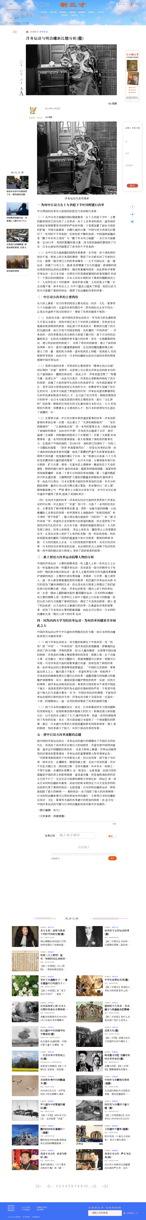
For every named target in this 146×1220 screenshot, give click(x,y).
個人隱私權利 (26, 1217)
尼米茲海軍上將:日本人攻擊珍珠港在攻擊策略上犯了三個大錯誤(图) (53, 1007)
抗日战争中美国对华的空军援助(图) (52, 1032)
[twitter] (132, 214)
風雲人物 (51, 927)
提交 (110, 836)
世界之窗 (53, 12)
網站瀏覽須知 (36, 1217)
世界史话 (44, 32)
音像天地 (74, 15)
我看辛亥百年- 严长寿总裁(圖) (118, 1155)
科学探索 (63, 12)
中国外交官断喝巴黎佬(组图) (117, 1081)
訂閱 (29, 4)
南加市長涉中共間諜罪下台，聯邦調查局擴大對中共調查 (17, 193)
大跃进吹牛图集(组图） (117, 1129)
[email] (132, 221)
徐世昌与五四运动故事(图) (117, 932)
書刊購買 (40, 1209)
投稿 (11, 4)
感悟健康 (82, 12)
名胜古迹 (115, 1027)
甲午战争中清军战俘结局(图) (52, 1106)
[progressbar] (36, 15)
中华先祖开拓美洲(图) (117, 979)
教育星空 (65, 15)
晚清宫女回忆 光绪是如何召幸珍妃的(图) (117, 1056)
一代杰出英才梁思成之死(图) (52, 1056)
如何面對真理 (13, 270)
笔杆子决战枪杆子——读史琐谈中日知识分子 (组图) (54, 981)
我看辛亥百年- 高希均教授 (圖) (53, 1155)
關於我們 (11, 1208)
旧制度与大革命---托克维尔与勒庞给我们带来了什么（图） (117, 1007)
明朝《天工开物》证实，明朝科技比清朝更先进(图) (52, 956)
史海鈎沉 (91, 12)
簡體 (137, 4)
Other (83, 15)
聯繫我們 (11, 1210)
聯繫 (20, 4)
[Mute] (30, 15)
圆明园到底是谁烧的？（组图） (52, 1130)
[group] (23, 19)
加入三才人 (122, 4)
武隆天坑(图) (112, 1030)
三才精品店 (25, 1209)
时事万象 (44, 12)
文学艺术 (101, 12)
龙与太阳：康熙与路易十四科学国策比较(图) (52, 932)
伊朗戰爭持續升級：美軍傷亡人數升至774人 (17, 219)
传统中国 (72, 12)
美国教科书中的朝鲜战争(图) (52, 1081)
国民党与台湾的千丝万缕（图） (117, 1106)
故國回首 (51, 952)
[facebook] (132, 206)
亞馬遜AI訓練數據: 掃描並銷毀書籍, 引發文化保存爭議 (17, 246)
